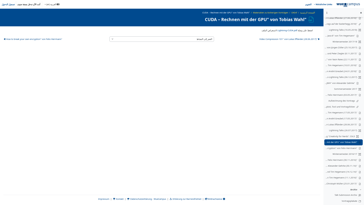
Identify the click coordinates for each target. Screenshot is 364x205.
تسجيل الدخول (8, 4)
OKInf (294, 12)
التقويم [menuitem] (308, 4)
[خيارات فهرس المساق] (327, 13)
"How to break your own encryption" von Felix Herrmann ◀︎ (33, 39)
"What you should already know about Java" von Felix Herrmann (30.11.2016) (340, 159)
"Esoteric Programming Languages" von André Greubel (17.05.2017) (340, 118)
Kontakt (119, 198)
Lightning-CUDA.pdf (287, 30)
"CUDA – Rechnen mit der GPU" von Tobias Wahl (340, 142)
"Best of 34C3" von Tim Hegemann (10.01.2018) (340, 65)
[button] (52, 4)
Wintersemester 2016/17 (345, 153)
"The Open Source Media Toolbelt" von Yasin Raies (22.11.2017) (340, 59)
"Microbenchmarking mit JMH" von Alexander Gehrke (339, 83)
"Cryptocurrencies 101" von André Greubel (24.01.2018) (340, 71)
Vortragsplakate (349, 200)
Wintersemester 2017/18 (345, 41)
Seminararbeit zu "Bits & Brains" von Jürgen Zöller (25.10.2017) (340, 47)
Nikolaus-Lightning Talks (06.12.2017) (340, 77)
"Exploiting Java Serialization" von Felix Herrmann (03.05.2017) (340, 94)
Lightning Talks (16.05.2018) (343, 29)
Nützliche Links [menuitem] (324, 4)
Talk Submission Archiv (346, 194)
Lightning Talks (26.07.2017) (343, 130)
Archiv (353, 189)
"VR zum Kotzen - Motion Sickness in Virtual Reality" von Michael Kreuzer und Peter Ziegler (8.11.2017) (340, 53)
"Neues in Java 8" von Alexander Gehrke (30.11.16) (340, 165)
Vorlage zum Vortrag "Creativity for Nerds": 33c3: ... (339, 136)
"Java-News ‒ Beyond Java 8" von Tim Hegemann (339, 35)
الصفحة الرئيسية (307, 12)
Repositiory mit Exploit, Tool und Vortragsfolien (339, 106)
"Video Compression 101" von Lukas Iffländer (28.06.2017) (340, 124)
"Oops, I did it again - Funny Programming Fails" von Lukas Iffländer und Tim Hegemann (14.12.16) (340, 171)
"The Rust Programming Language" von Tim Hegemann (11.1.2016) (340, 177)
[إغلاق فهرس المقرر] (361, 13)
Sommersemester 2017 (345, 88)
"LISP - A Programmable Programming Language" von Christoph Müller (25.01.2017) (340, 183)
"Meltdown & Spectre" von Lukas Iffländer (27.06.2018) (340, 18)
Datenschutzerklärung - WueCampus (148, 198)
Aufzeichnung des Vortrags (341, 100)
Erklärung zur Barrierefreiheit (186, 198)
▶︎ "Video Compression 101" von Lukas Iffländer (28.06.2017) (289, 39)
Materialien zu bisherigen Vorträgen (270, 12)
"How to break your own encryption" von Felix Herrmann (340, 148)
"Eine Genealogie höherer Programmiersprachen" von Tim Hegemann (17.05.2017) (340, 112)
